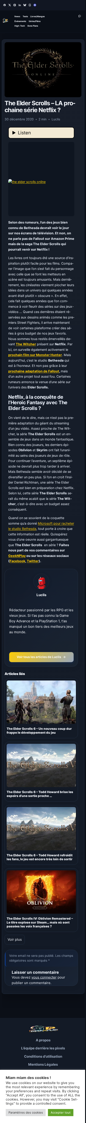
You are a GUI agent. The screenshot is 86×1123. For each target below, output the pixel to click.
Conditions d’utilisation (43, 1056)
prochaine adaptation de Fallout (33, 371)
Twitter (33, 561)
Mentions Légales (43, 1064)
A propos (43, 1040)
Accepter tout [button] (61, 1112)
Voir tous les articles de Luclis (41, 657)
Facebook (17, 561)
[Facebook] (4, 5)
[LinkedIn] (19, 5)
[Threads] (29, 5)
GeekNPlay (17, 556)
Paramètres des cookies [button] (25, 1112)
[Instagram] (14, 5)
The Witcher (26, 344)
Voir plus (15, 939)
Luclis (41, 595)
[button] (41, 179)
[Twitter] (9, 5)
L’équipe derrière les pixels (43, 1048)
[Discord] (34, 5)
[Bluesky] (24, 5)
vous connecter (44, 977)
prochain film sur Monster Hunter (35, 355)
